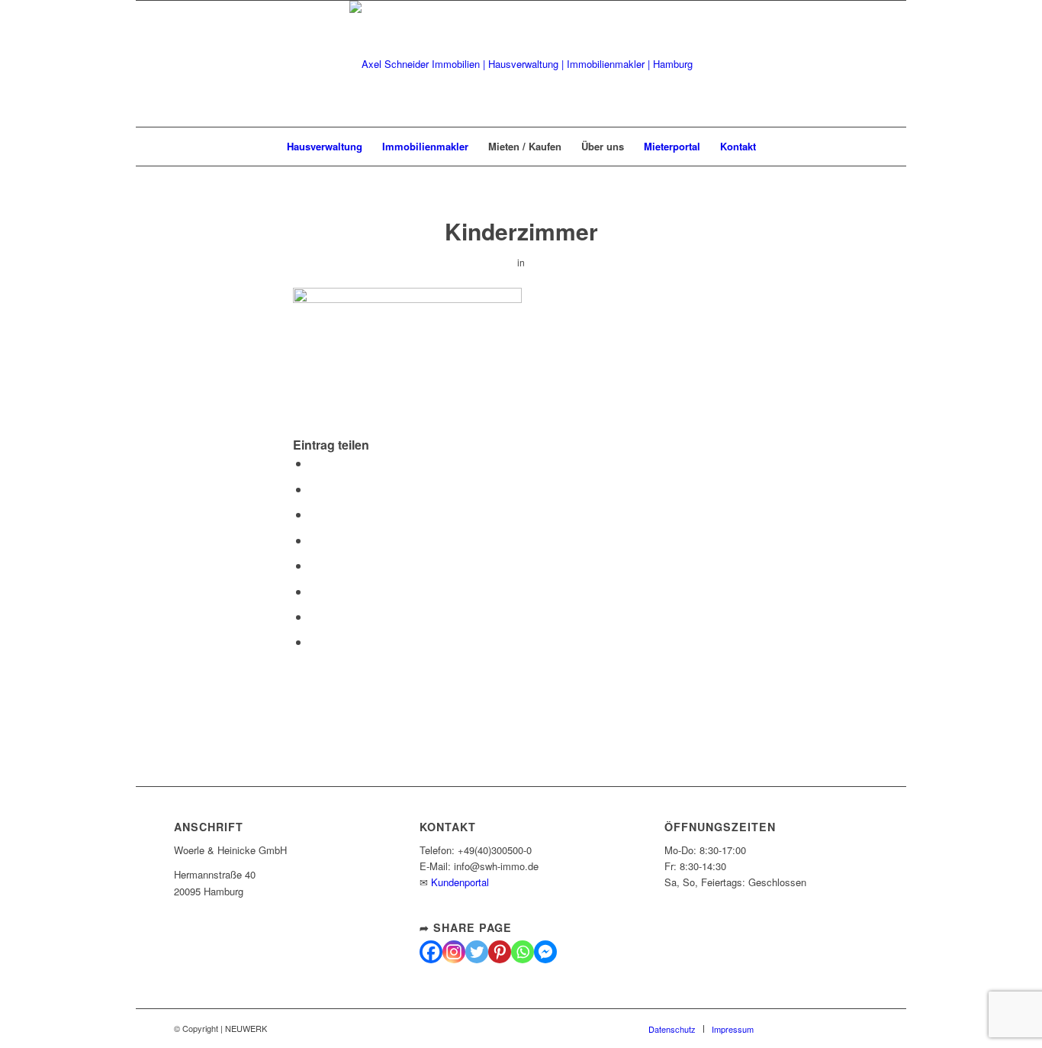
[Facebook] (431, 951)
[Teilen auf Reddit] (314, 616)
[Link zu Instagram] (833, 64)
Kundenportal (460, 882)
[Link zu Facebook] (810, 64)
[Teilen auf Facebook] (314, 463)
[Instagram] (453, 951)
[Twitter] (476, 951)
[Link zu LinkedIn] (879, 64)
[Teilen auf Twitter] (314, 489)
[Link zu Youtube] (856, 64)
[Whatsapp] (522, 951)
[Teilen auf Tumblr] (314, 565)
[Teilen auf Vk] (314, 591)
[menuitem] (324, 146)
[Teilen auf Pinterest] (314, 514)
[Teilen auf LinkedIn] (314, 540)
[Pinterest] (499, 951)
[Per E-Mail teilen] (314, 642)
